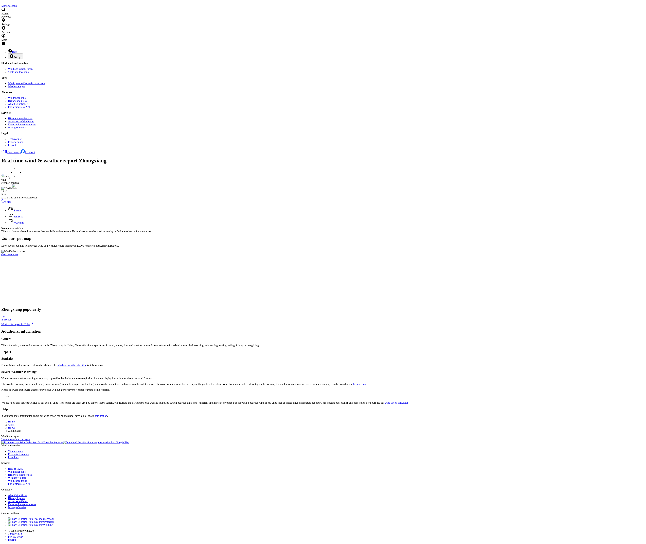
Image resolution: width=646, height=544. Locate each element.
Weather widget (16, 86)
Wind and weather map (20, 68)
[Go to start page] (1, 2)
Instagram (49, 521)
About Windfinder (17, 104)
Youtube (48, 524)
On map (7, 201)
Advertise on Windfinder (21, 121)
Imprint (12, 145)
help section (359, 384)
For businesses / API (19, 107)
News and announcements (22, 124)
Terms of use (15, 139)
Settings (17, 57)
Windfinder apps (17, 97)
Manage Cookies (17, 127)
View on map (14, 152)
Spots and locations (18, 72)
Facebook (30, 152)
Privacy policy (15, 142)
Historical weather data (20, 118)
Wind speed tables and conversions (26, 83)
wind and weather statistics (71, 365)
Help (14, 51)
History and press (17, 100)
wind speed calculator (396, 402)
